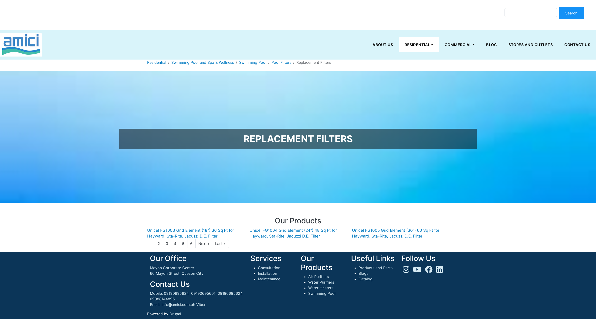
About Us (382, 44)
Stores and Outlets (530, 44)
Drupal (175, 314)
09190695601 (203, 293)
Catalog (365, 279)
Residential (417, 44)
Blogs (363, 273)
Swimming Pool (252, 62)
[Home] (21, 45)
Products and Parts (376, 267)
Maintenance (269, 279)
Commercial (458, 44)
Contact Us (577, 44)
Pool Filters (281, 62)
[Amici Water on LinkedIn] (439, 270)
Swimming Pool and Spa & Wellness (202, 62)
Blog (491, 44)
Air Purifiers (318, 276)
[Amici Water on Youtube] (417, 270)
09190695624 (176, 293)
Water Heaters (320, 287)
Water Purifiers (321, 282)
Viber (201, 304)
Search (571, 13)
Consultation (269, 267)
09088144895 (162, 299)
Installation (267, 273)
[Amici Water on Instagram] (406, 270)
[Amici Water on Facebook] (429, 270)
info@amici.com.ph (178, 304)
